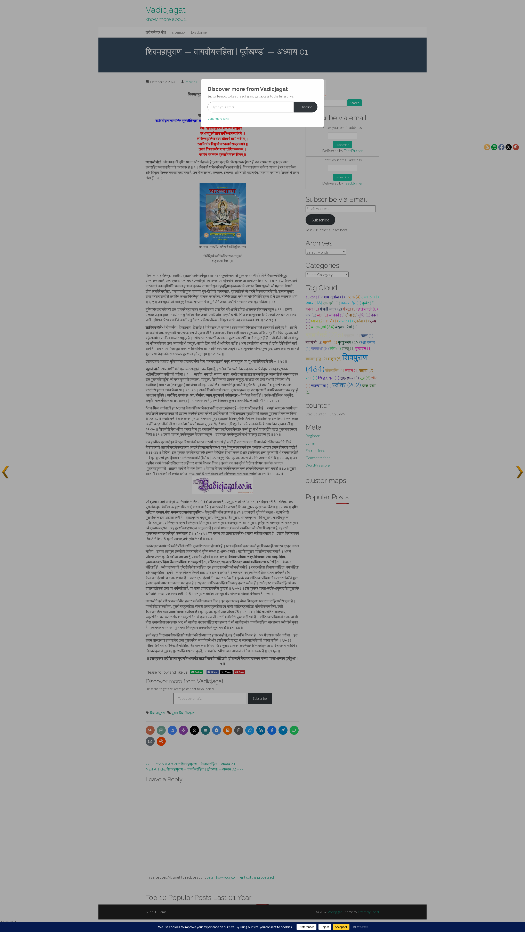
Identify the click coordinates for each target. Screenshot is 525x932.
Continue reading (218, 118)
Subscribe (306, 107)
